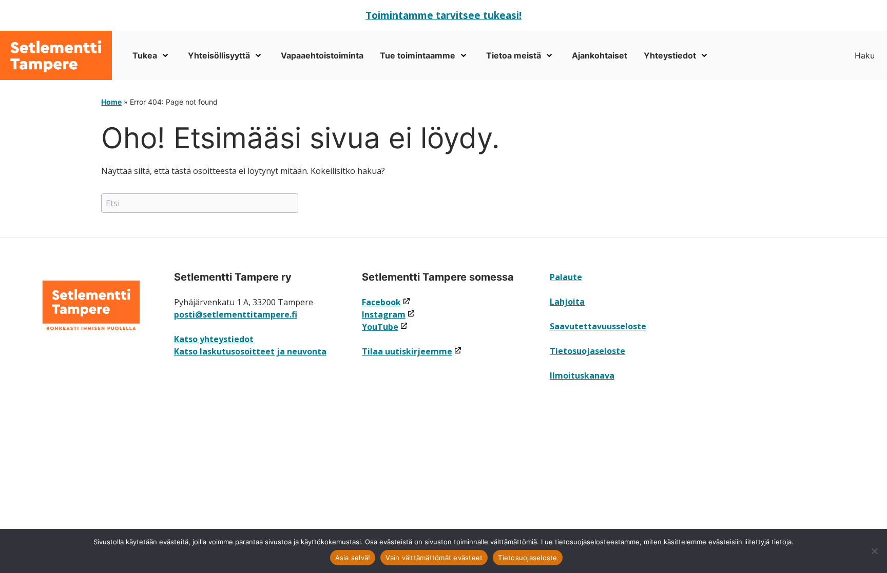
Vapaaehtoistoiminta (322, 55)
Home (111, 101)
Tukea (144, 55)
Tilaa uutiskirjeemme (412, 351)
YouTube (385, 326)
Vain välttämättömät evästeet (434, 558)
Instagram (388, 314)
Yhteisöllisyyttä (219, 55)
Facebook (386, 302)
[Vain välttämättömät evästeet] (874, 551)
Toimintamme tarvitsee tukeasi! (443, 15)
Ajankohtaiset (599, 55)
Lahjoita (567, 301)
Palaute (566, 277)
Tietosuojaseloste (587, 351)
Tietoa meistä (513, 55)
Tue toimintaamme (417, 55)
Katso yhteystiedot (214, 339)
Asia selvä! (353, 558)
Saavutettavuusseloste (598, 326)
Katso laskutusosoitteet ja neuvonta (250, 351)
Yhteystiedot (670, 55)
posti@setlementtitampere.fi (235, 314)
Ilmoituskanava (582, 375)
